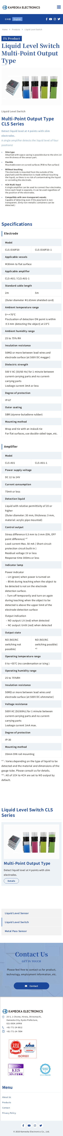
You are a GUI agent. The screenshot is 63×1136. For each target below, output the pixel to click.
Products (6, 1102)
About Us (6, 1097)
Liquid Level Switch (17, 922)
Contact (6, 1108)
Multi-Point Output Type (27, 863)
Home (4, 29)
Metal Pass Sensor (16, 931)
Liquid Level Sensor (17, 913)
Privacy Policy (9, 1113)
